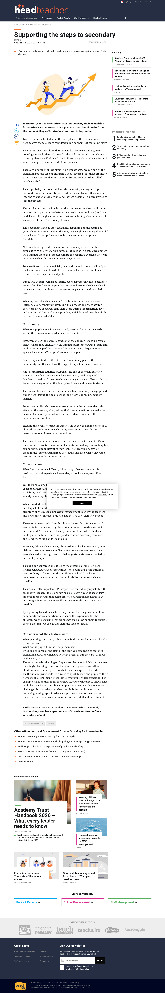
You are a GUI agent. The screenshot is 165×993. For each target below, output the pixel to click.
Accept (82, 503)
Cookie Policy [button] (102, 495)
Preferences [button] (92, 497)
